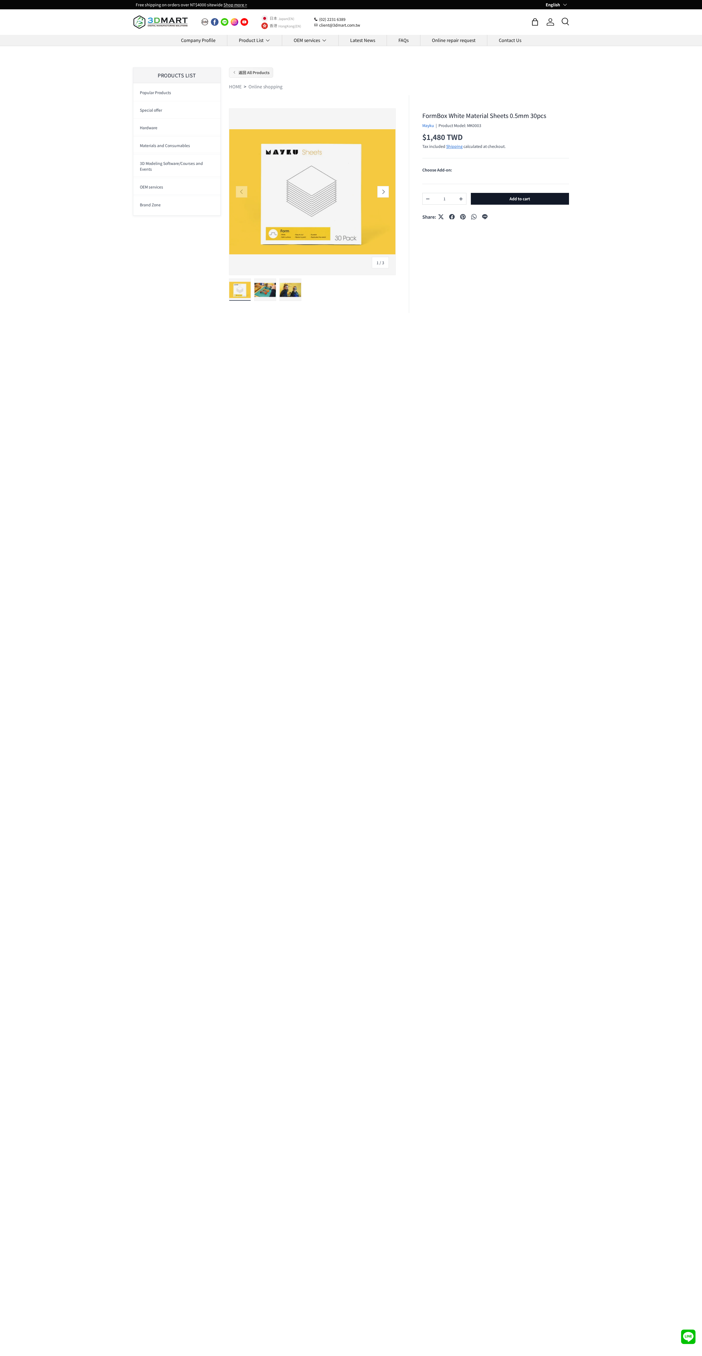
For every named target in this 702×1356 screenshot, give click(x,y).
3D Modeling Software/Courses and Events (171, 166)
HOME (235, 86)
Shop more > (235, 4)
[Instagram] (234, 22)
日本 (273, 18)
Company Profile (198, 40)
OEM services (307, 40)
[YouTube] (244, 22)
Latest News (362, 40)
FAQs (403, 40)
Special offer (151, 110)
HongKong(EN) (289, 26)
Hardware (148, 127)
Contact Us (510, 40)
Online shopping (265, 86)
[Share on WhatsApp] (473, 216)
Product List (251, 40)
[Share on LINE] (484, 216)
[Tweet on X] (440, 216)
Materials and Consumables (165, 145)
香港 (273, 25)
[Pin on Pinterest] (462, 216)
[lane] (224, 22)
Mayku (428, 125)
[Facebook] (215, 22)
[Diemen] (205, 22)
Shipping (454, 146)
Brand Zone (150, 204)
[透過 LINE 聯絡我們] (688, 1336)
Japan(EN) (286, 18)
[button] (535, 22)
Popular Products (155, 92)
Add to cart (519, 198)
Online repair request (453, 40)
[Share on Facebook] (451, 216)
